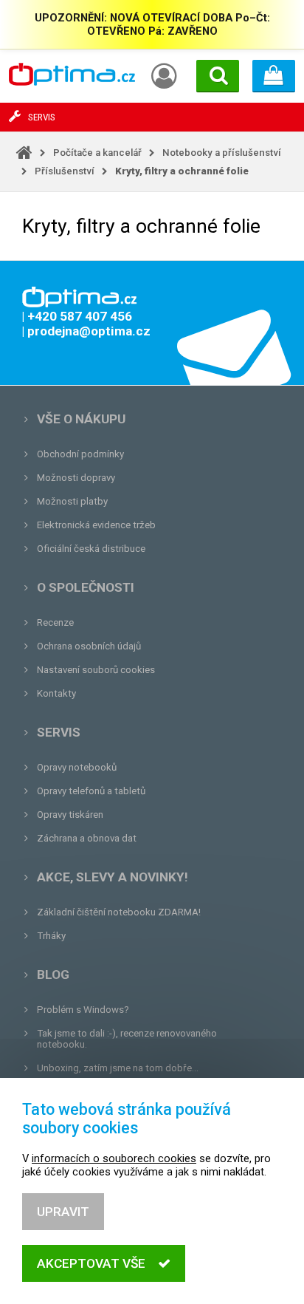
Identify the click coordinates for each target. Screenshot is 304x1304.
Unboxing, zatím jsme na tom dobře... (117, 1067)
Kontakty (56, 693)
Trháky (51, 935)
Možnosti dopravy (76, 477)
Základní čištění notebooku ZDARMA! (119, 912)
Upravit (63, 1211)
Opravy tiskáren (70, 814)
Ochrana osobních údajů (89, 646)
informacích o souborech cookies (114, 1158)
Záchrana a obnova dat (87, 838)
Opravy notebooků (77, 767)
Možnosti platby (72, 501)
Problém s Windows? (83, 1009)
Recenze (55, 622)
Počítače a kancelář (97, 152)
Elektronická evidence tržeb (96, 524)
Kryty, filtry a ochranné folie (182, 171)
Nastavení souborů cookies (96, 669)
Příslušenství (64, 171)
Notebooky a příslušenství (221, 152)
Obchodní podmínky (80, 454)
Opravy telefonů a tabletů (91, 790)
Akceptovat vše (91, 1263)
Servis (58, 732)
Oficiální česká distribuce (91, 548)
